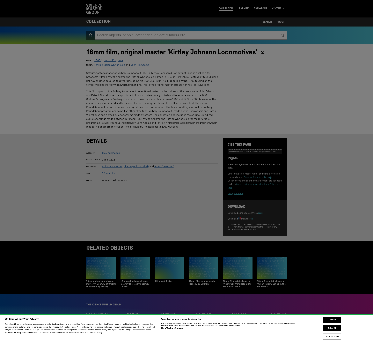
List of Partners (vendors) (172, 328)
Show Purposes (332, 336)
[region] (186, 328)
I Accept (332, 320)
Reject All (332, 328)
